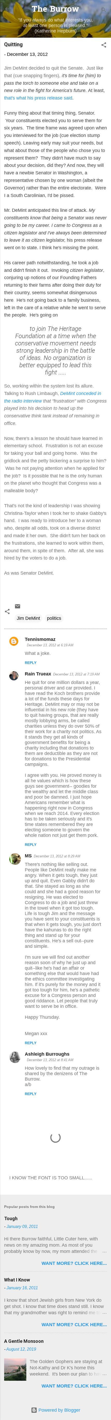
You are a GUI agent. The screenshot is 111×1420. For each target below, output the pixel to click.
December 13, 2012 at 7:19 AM (76, 674)
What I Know (17, 1280)
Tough (11, 1218)
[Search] (104, 10)
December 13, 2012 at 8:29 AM (57, 856)
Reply (30, 663)
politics (54, 618)
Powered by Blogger (58, 1410)
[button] (104, 46)
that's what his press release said (38, 98)
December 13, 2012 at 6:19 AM (50, 645)
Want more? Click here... (74, 1263)
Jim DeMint (28, 618)
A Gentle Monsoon (24, 1341)
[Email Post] (17, 607)
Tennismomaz (40, 639)
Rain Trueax (38, 673)
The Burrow (55, 10)
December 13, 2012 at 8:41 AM (50, 1060)
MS (28, 855)
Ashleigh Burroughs (47, 1054)
